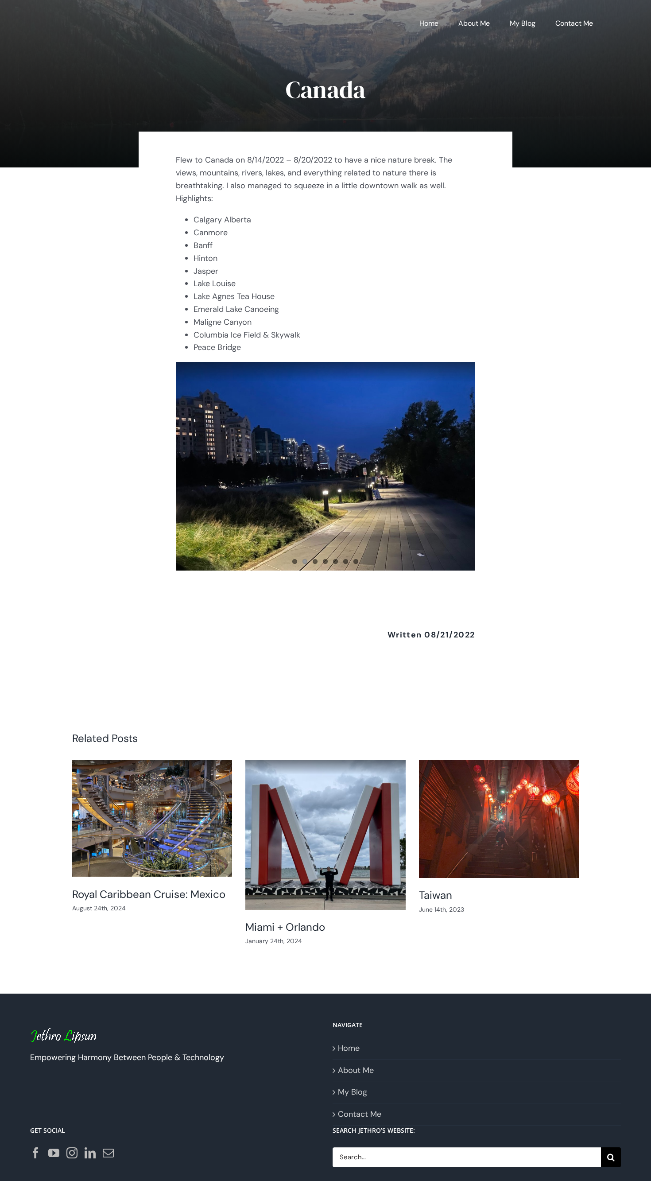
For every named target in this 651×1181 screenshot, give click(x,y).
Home (349, 1048)
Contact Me (359, 1114)
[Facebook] (35, 1152)
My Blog (352, 1092)
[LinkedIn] (90, 1152)
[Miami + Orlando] (325, 835)
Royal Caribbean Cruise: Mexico (148, 894)
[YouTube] (53, 1152)
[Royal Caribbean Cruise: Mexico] (152, 818)
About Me (356, 1070)
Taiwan (435, 895)
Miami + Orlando (285, 927)
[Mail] (108, 1152)
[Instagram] (72, 1152)
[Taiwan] (499, 819)
